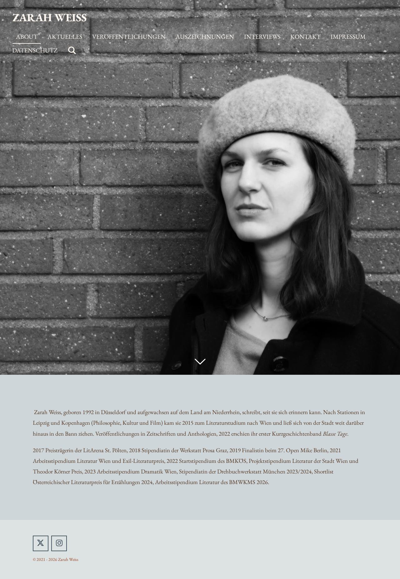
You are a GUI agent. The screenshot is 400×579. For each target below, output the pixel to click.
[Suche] (72, 50)
